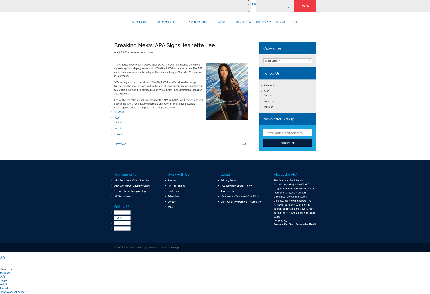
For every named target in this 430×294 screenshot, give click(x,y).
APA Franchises (176, 185)
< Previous (120, 143)
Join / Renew (243, 22)
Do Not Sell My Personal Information (241, 201)
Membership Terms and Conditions (240, 196)
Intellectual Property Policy (236, 185)
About (222, 22)
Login (305, 6)
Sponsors (173, 180)
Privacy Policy (229, 180)
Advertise (173, 196)
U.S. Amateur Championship (130, 190)
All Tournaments (123, 196)
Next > (244, 143)
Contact (281, 22)
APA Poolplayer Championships (131, 180)
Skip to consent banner (13, 291)
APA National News (142, 52)
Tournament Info (167, 22)
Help (295, 22)
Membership (139, 22)
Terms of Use (228, 190)
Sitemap (174, 247)
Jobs (170, 206)
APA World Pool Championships (132, 185)
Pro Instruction (198, 22)
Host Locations (176, 190)
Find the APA (263, 22)
